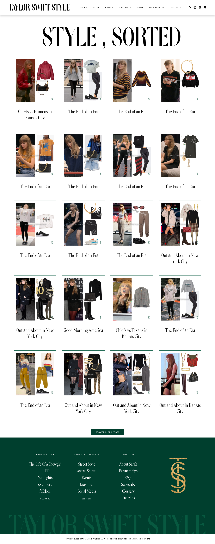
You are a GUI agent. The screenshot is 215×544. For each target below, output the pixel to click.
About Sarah (128, 464)
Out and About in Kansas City (180, 408)
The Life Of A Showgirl (45, 464)
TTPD (45, 470)
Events (87, 477)
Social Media (87, 491)
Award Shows (86, 470)
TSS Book (125, 7)
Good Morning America (83, 330)
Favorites (128, 497)
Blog (96, 7)
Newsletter (157, 7)
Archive (176, 7)
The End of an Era (83, 111)
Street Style (86, 464)
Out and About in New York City (180, 258)
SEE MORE (45, 499)
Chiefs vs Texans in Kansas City (131, 333)
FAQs (128, 477)
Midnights (45, 477)
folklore (45, 491)
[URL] (199, 7)
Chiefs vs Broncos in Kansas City (35, 114)
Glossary (128, 491)
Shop (140, 7)
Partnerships (128, 470)
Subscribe (128, 484)
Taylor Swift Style (39, 8)
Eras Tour (87, 484)
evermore (45, 484)
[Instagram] (194, 7)
